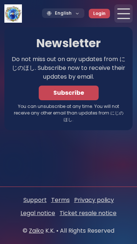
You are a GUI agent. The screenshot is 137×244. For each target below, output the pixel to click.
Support (35, 200)
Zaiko (36, 230)
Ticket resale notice (88, 213)
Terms (60, 200)
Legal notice (37, 213)
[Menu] (123, 13)
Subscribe (68, 93)
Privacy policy (94, 200)
